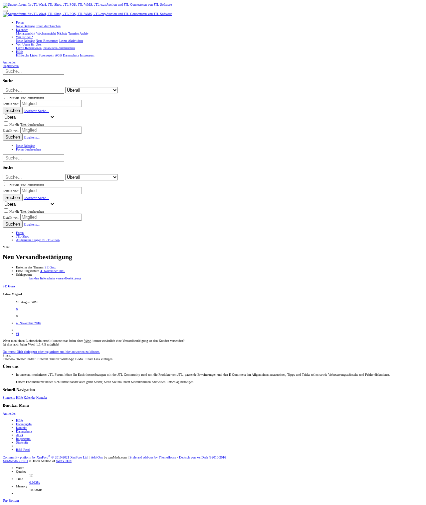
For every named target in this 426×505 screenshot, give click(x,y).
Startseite (9, 397)
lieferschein (48, 278)
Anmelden (9, 413)
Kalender (29, 397)
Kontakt (41, 397)
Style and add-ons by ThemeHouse (152, 457)
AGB (19, 435)
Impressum (23, 439)
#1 (17, 334)
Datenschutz (24, 431)
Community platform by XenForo (46, 457)
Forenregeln (24, 424)
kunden (34, 278)
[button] (5, 11)
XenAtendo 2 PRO (15, 461)
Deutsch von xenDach (202, 457)
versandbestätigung (68, 278)
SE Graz (50, 267)
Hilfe (19, 397)
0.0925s (34, 482)
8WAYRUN (64, 461)
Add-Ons (97, 457)
